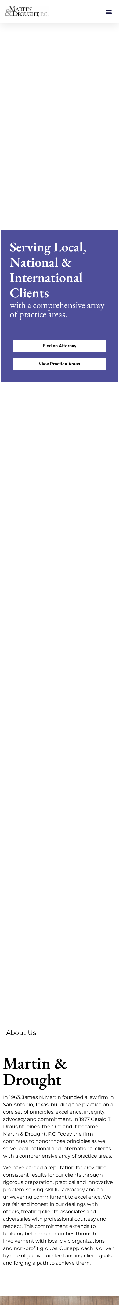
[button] (109, 11)
